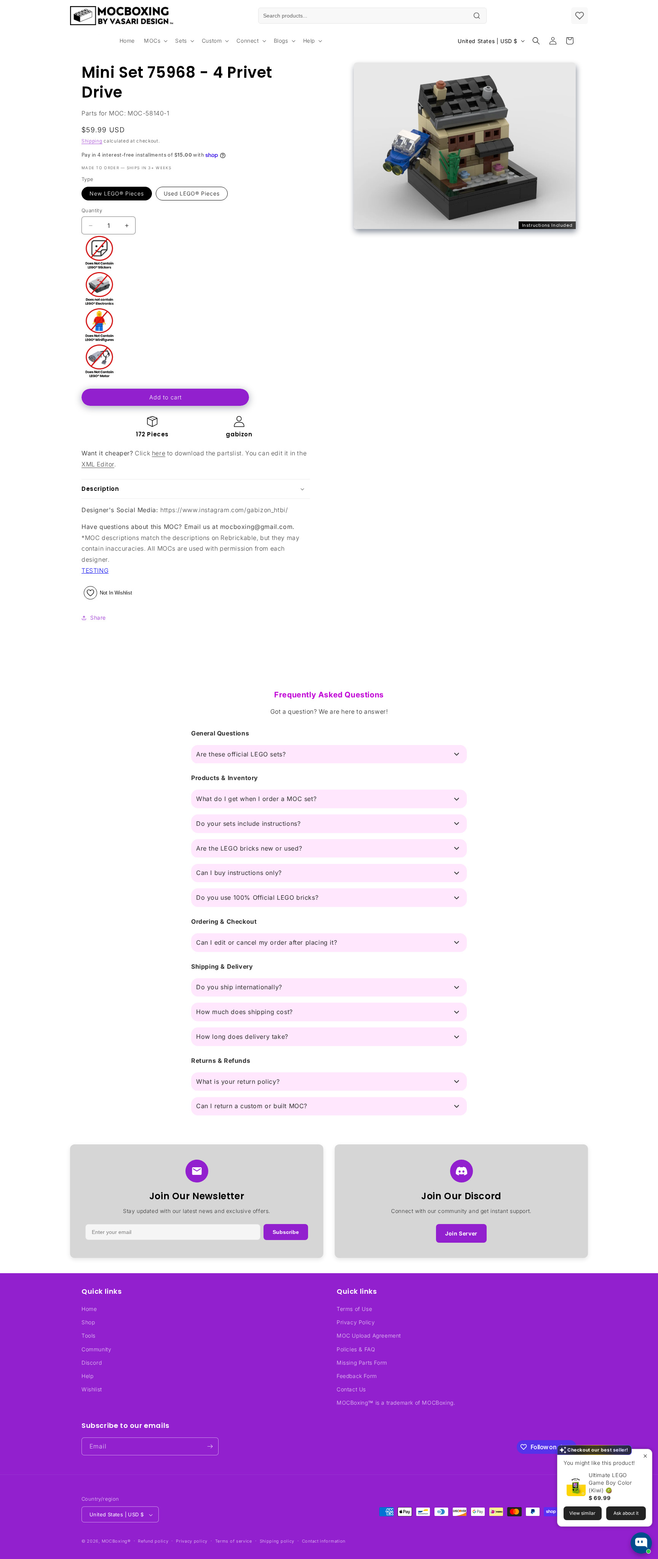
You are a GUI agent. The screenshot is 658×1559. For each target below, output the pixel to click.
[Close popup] (645, 1456)
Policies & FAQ (356, 1349)
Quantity (91, 210)
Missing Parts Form (362, 1362)
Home (89, 1309)
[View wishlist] (579, 15)
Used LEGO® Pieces (192, 193)
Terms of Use (354, 1309)
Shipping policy (277, 1541)
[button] (155, 41)
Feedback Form (357, 1376)
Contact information (323, 1541)
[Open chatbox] (641, 1543)
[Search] (477, 15)
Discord (91, 1362)
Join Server (461, 1233)
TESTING (95, 570)
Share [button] (98, 617)
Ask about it (626, 1513)
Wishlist (91, 1389)
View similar (582, 1513)
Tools (88, 1336)
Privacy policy (192, 1541)
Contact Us (351, 1389)
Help (87, 1376)
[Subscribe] (209, 1446)
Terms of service (233, 1541)
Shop (88, 1322)
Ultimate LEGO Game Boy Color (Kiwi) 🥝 (610, 1482)
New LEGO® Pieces (116, 193)
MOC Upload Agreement (369, 1336)
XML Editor (97, 464)
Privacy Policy (356, 1322)
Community (96, 1349)
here (158, 453)
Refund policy (153, 1541)
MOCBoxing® (116, 1541)
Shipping (91, 141)
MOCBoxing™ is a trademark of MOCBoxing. (396, 1403)
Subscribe (286, 1232)
